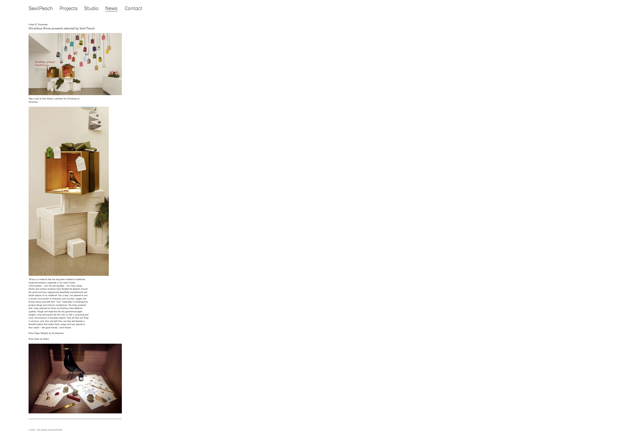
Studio (91, 8)
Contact (133, 8)
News (111, 8)
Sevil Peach (41, 8)
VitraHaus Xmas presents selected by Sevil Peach (62, 28)
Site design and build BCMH (49, 430)
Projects (68, 8)
